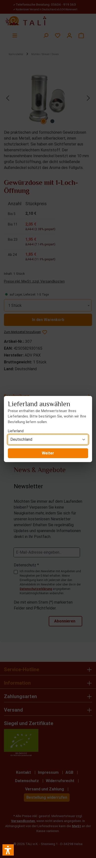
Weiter (48, 453)
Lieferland (16, 431)
